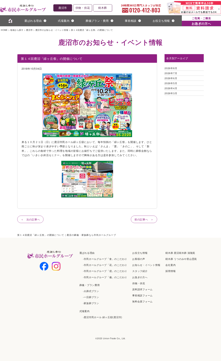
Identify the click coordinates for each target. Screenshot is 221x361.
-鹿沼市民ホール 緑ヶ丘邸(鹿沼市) (102, 317)
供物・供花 (82, 8)
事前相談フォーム (142, 295)
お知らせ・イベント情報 (146, 265)
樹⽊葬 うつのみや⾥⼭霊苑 (181, 259)
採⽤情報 (170, 271)
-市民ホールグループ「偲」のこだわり (105, 271)
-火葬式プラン (91, 291)
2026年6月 (171, 78)
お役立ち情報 (161, 21)
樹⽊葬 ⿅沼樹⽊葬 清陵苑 (180, 252)
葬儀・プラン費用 (89, 285)
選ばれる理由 (33, 21)
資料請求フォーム (142, 289)
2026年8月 (171, 68)
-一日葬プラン (91, 297)
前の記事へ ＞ (143, 219)
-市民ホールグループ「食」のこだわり (105, 259)
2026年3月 (171, 93)
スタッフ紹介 (140, 271)
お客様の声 (138, 259)
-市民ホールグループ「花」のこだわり (105, 265)
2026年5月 (171, 83)
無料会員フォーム (142, 301)
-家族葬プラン (91, 303)
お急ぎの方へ (140, 277)
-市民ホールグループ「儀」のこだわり (105, 277)
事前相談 (130, 21)
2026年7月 (171, 73)
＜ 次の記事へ (30, 219)
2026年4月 (171, 88)
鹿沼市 (62, 8)
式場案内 (84, 311)
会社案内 (170, 265)
